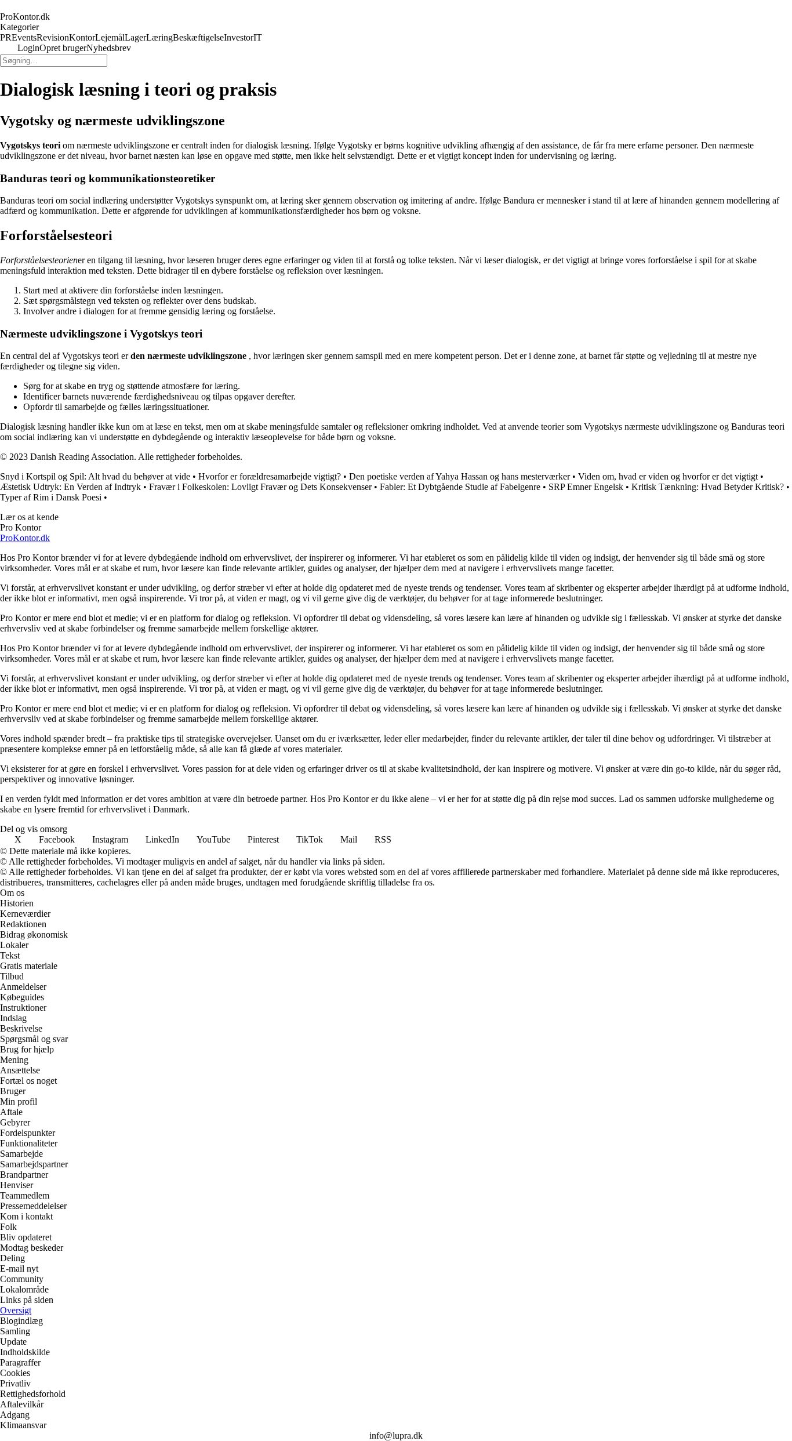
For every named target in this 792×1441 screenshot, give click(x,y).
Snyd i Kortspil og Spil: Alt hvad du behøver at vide (95, 476)
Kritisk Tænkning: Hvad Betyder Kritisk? (707, 487)
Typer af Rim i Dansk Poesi (50, 497)
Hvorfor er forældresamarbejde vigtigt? (269, 476)
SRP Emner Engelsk (585, 487)
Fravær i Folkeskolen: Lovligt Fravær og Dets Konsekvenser (260, 487)
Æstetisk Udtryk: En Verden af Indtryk (70, 487)
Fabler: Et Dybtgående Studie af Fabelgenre (460, 487)
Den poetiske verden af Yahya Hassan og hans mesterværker (459, 476)
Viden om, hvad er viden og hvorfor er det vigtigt (668, 476)
